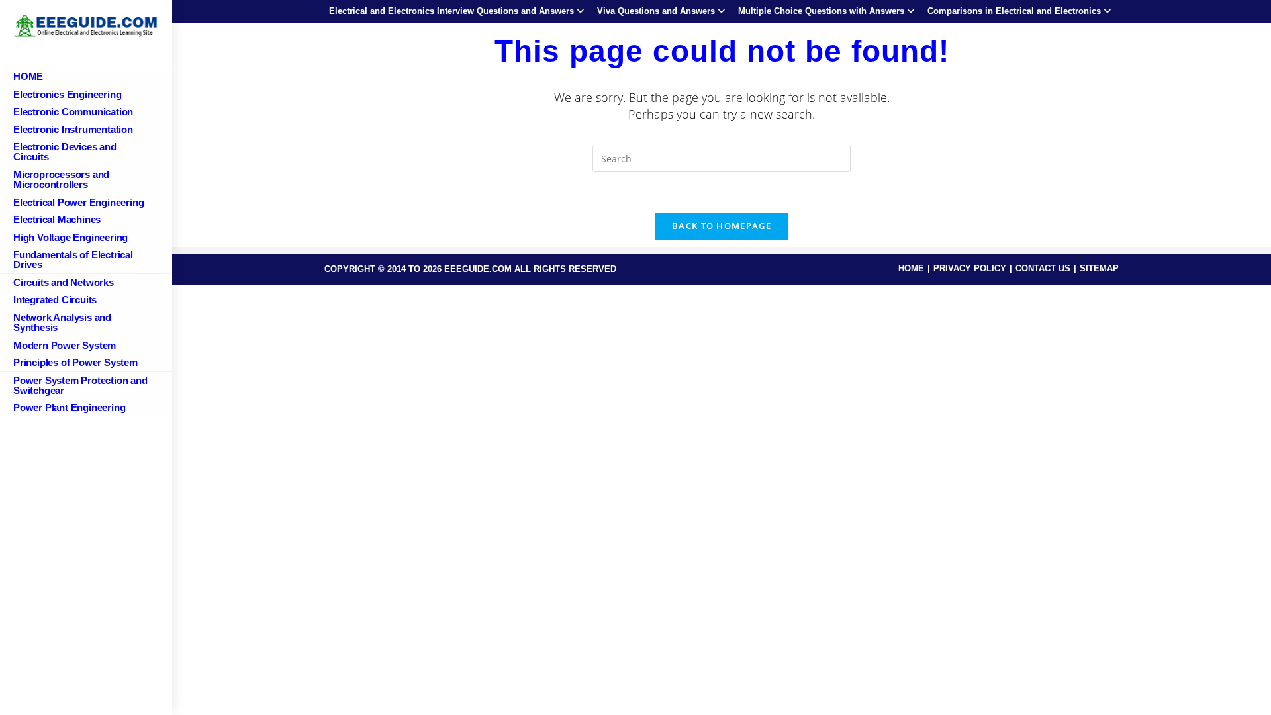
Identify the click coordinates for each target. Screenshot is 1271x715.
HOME (911, 268)
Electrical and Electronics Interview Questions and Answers (451, 11)
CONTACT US (1042, 268)
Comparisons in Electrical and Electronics (1014, 11)
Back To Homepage (721, 226)
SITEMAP (1099, 268)
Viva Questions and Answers (656, 11)
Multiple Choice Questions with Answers (821, 11)
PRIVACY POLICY (969, 268)
